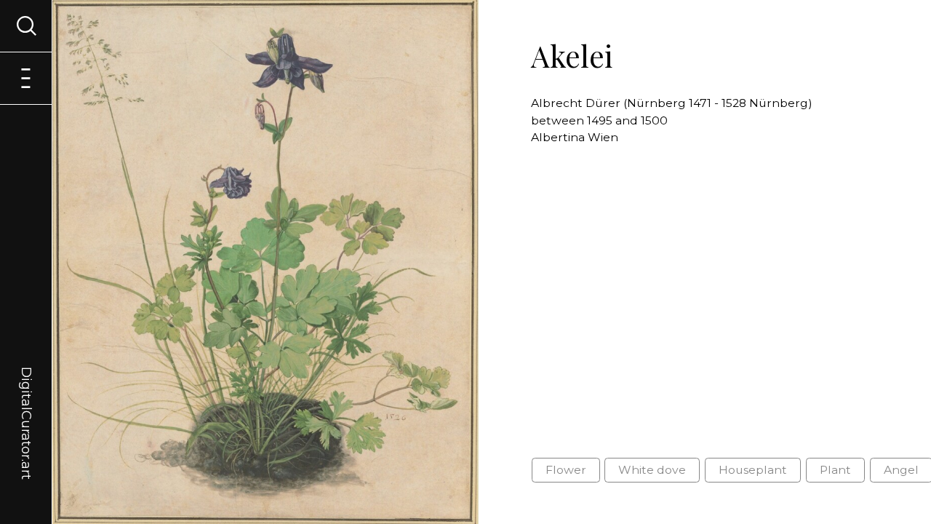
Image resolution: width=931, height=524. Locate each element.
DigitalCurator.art (26, 406)
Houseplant (753, 470)
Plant (835, 470)
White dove (652, 470)
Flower (566, 470)
